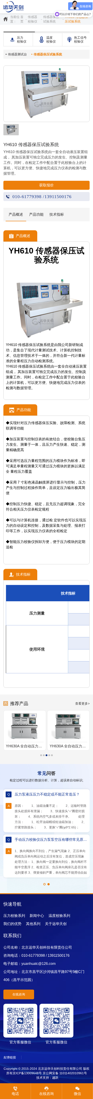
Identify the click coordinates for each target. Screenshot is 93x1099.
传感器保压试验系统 (51, 19)
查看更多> (82, 703)
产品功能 (36, 214)
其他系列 (33, 924)
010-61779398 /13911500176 (42, 196)
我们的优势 (12, 924)
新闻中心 (37, 916)
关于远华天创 (56, 924)
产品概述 (16, 214)
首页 (21, 19)
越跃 (55, 1077)
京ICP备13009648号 (27, 1073)
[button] (41, 755)
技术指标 (56, 214)
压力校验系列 (14, 916)
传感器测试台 (17, 54)
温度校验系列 (59, 916)
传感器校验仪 (32, 19)
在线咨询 (18, 994)
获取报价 (46, 185)
